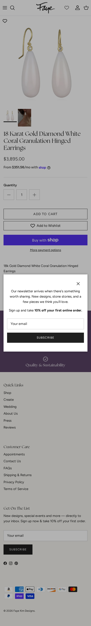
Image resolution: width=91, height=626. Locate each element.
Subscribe (45, 337)
